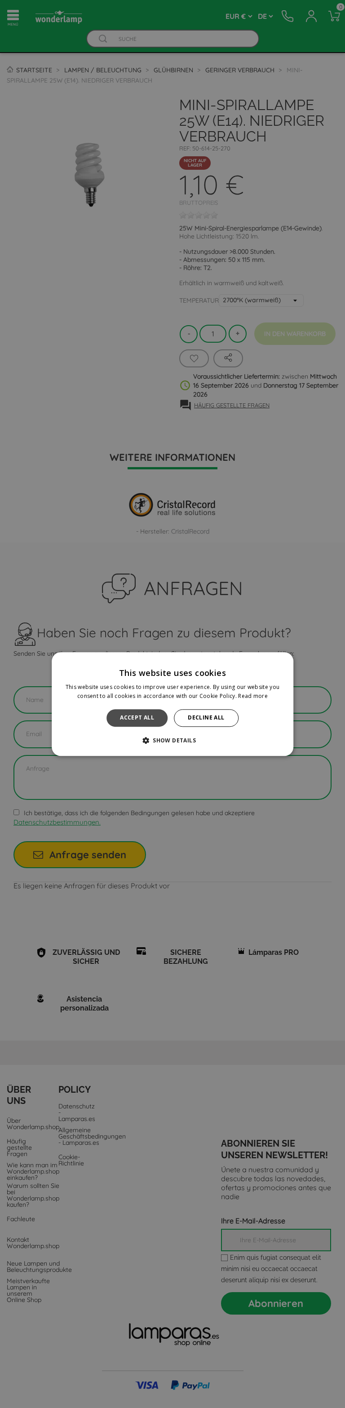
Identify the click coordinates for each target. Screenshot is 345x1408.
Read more (253, 696)
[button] (172, 740)
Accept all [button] (137, 718)
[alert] (172, 704)
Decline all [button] (206, 718)
